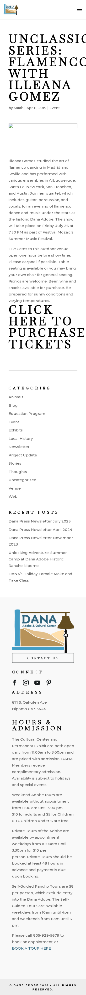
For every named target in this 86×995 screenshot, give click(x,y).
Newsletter (19, 446)
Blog (13, 405)
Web (13, 496)
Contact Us (43, 658)
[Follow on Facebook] (14, 683)
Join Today (43, 957)
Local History (21, 438)
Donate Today (44, 971)
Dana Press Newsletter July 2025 (40, 521)
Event (54, 108)
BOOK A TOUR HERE (31, 948)
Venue (15, 488)
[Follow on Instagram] (26, 683)
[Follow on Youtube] (37, 683)
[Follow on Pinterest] (49, 683)
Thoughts (18, 471)
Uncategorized (23, 480)
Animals (16, 397)
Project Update (23, 455)
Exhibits (16, 430)
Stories (15, 463)
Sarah (18, 108)
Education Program (27, 413)
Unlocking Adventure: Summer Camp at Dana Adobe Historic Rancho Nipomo (38, 559)
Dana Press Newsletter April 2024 (40, 529)
